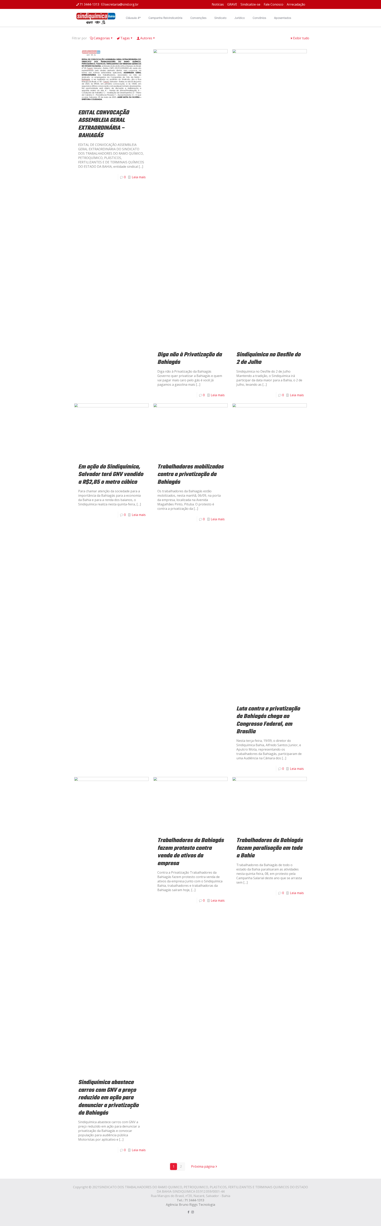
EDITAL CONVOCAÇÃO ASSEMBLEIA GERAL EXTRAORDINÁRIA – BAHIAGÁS (103, 124)
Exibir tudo (301, 38)
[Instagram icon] (192, 1212)
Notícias (218, 4)
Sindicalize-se (250, 4)
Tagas (125, 38)
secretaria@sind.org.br (122, 4)
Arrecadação (296, 4)
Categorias (102, 38)
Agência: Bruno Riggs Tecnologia (190, 1204)
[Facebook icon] (188, 1212)
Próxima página (203, 1166)
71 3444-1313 (89, 4)
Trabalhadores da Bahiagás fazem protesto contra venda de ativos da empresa (190, 852)
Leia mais (139, 177)
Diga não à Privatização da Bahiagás (189, 358)
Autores (146, 38)
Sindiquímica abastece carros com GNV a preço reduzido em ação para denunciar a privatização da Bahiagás (108, 1098)
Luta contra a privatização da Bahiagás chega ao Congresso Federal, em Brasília (268, 720)
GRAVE (232, 4)
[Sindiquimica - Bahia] (96, 18)
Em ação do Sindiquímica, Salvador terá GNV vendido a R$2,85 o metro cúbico (110, 474)
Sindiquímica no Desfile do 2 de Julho (268, 358)
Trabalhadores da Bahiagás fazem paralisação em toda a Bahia (269, 848)
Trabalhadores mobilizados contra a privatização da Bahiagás (190, 474)
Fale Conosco (273, 4)
